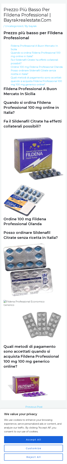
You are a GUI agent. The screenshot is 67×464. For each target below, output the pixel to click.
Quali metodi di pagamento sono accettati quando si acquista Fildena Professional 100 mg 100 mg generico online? (36, 81)
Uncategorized (14, 26)
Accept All (33, 439)
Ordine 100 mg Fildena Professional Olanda (37, 67)
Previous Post (33, 406)
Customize (33, 448)
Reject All (33, 457)
